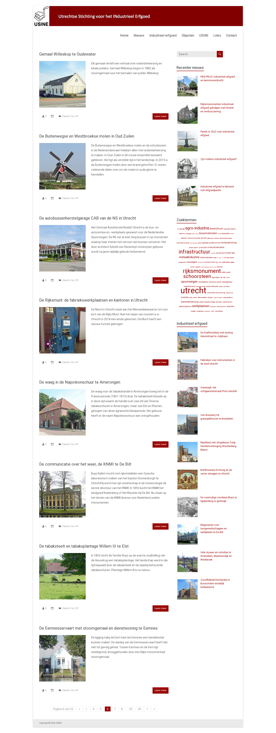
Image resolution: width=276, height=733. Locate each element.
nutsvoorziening (210, 262)
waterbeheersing (190, 301)
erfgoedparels (193, 243)
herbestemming (229, 242)
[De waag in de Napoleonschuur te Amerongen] (62, 391)
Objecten (188, 35)
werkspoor (213, 306)
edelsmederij (223, 238)
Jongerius (213, 253)
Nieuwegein (192, 262)
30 (139, 709)
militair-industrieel (206, 258)
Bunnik (219, 233)
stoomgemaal (227, 282)
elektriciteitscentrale (183, 243)
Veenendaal (185, 297)
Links (217, 35)
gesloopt (205, 243)
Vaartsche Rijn (229, 293)
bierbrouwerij (195, 233)
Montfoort (220, 257)
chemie (184, 238)
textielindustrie (212, 286)
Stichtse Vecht (215, 282)
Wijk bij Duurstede (221, 306)
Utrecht (193, 290)
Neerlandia (227, 258)
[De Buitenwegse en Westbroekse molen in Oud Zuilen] (62, 145)
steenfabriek (203, 282)
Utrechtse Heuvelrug (216, 292)
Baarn (233, 229)
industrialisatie (216, 247)
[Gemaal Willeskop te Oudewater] (62, 63)
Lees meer (160, 116)
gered (200, 243)
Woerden (230, 306)
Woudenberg (200, 311)
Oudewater (226, 262)
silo (221, 277)
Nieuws (139, 35)
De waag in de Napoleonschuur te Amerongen (79, 382)
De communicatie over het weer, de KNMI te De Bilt (85, 464)
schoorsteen (197, 276)
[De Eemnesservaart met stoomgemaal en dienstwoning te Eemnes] (62, 637)
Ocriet (219, 262)
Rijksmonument (202, 271)
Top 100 (74, 116)
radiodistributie (205, 267)
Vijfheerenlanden (202, 297)
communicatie (193, 238)
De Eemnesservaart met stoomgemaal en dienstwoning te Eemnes (98, 628)
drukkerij (216, 238)
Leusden (228, 253)
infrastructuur (194, 252)
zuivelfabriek (219, 311)
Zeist (212, 311)
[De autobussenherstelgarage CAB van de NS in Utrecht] (62, 227)
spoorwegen (189, 281)
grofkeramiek (215, 243)
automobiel (226, 229)
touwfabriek (226, 286)
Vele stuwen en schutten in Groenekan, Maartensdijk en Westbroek (216, 556)
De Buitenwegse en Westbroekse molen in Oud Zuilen (86, 136)
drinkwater (210, 238)
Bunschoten (226, 233)
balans (182, 233)
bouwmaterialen (208, 233)
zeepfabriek (207, 311)
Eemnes (229, 238)
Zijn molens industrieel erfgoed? (218, 159)
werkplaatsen (201, 306)
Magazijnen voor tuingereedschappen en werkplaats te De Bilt (213, 529)
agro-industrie (197, 228)
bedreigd (188, 234)
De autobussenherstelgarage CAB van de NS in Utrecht (87, 218)
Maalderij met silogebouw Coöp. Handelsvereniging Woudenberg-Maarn (218, 446)
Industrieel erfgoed (163, 35)
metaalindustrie (189, 257)
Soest (228, 277)
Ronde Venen (226, 272)
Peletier (193, 267)
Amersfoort (216, 228)
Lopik (233, 253)
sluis (224, 277)
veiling (190, 297)
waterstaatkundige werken (210, 302)
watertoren (227, 302)
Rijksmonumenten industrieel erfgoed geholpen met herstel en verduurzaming (217, 108)
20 (130, 709)
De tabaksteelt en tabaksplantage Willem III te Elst (84, 546)
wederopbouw (185, 306)
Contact (231, 35)
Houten (191, 247)
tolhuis (220, 286)
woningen (193, 311)
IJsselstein (203, 247)
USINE (203, 35)
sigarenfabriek (216, 277)
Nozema (200, 262)
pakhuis (233, 262)
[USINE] (138, 8)
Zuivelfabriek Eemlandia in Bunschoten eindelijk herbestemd (215, 583)
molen (215, 258)
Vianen (195, 297)
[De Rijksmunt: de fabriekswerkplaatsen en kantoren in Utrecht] (62, 309)
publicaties (198, 267)
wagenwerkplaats (217, 297)
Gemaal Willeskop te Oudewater (67, 54)
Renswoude (213, 267)
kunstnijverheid (220, 253)
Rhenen (219, 267)
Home (124, 35)
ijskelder (196, 247)
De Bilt (203, 238)
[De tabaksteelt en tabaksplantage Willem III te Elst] (62, 555)
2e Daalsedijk (181, 229)
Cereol (232, 234)
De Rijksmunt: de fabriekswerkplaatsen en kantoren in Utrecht (93, 300)
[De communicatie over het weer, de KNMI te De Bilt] (62, 473)
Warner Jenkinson (228, 297)
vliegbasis (210, 297)
